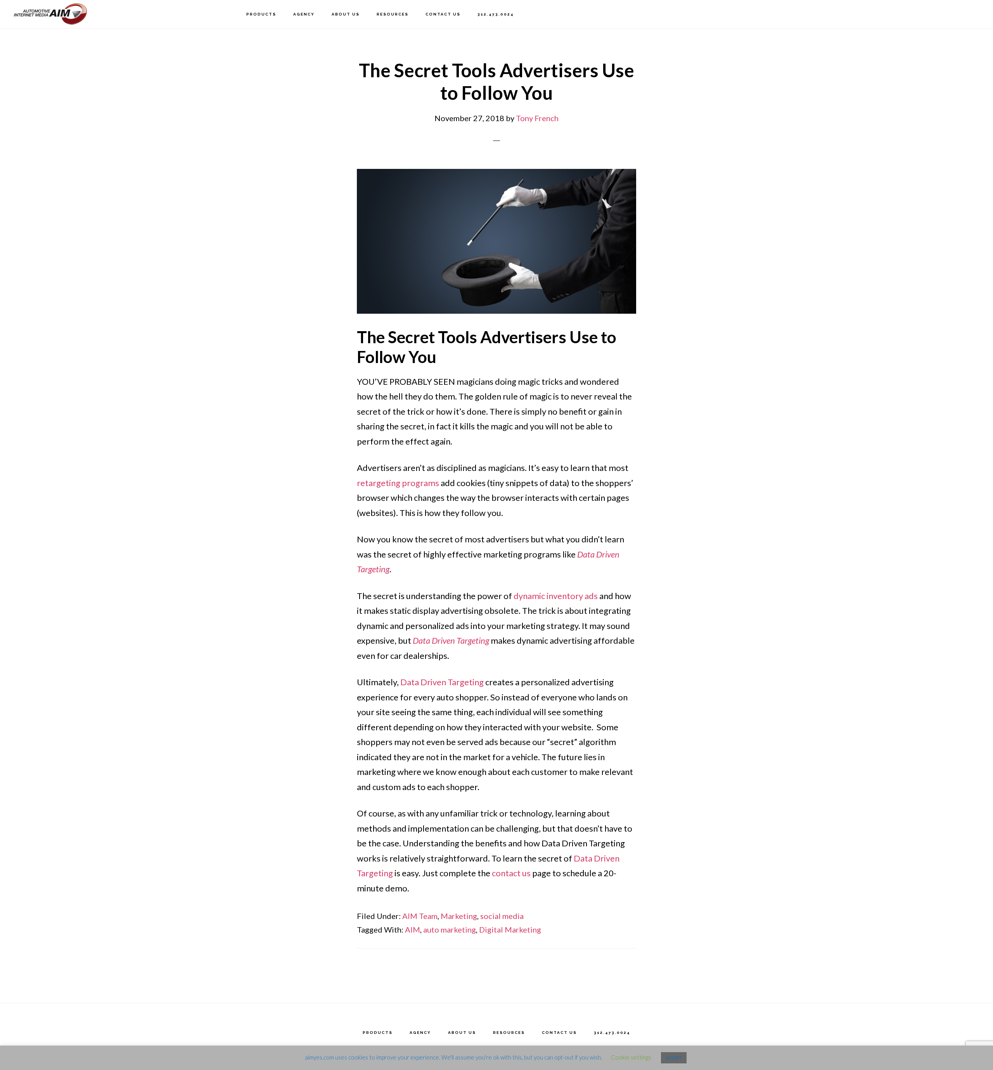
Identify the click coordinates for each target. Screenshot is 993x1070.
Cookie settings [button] (631, 1057)
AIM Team (420, 916)
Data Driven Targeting (442, 682)
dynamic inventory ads (556, 596)
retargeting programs (398, 483)
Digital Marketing (510, 929)
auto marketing (449, 929)
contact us (511, 873)
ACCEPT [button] (674, 1057)
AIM (412, 929)
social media (502, 916)
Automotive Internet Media (50, 13)
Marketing (459, 916)
